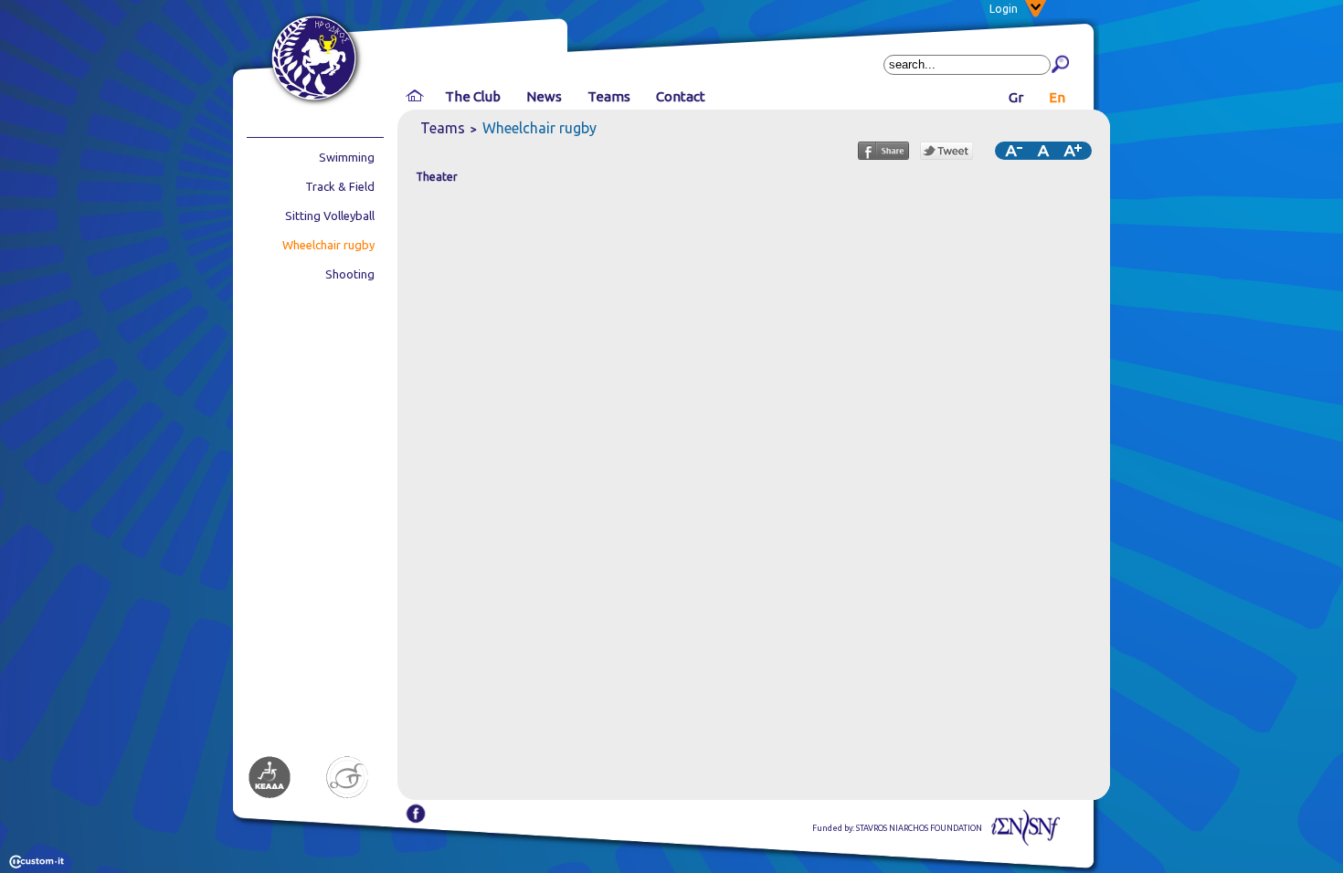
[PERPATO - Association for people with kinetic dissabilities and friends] (347, 796)
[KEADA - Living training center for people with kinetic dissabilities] (269, 796)
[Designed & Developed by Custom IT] (36, 864)
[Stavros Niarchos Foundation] (1025, 842)
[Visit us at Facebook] (416, 820)
